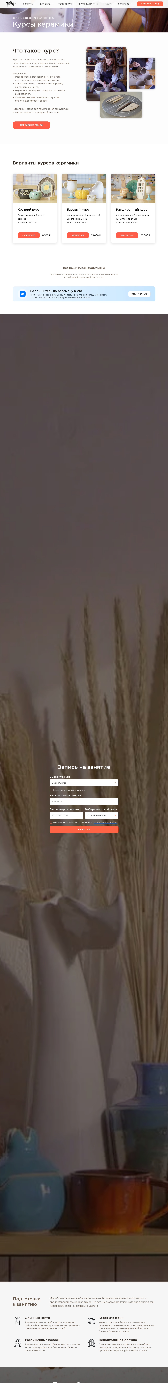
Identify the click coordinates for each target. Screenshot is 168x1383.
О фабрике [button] (123, 4)
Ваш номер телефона (64, 809)
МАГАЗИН (108, 4)
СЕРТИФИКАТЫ (65, 4)
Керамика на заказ (88, 4)
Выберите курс (60, 776)
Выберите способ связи (101, 809)
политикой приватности (105, 822)
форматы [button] (28, 4)
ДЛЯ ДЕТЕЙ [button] (46, 4)
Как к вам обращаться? (65, 795)
